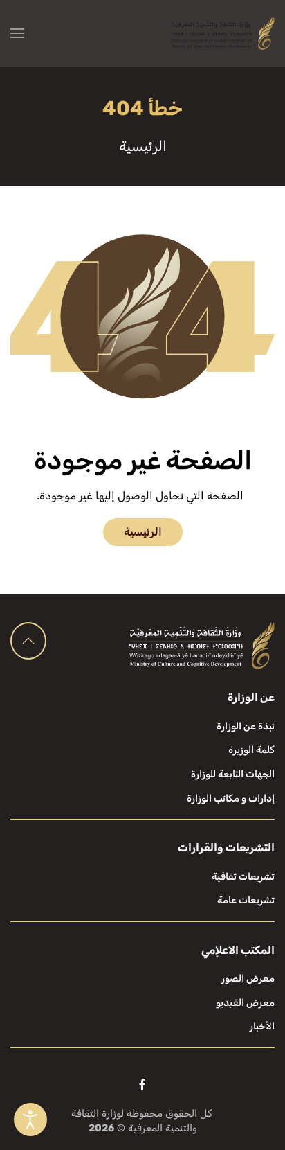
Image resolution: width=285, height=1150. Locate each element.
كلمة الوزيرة (251, 750)
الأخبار (262, 1026)
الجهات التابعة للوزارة (233, 774)
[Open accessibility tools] (30, 1119)
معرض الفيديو (245, 1003)
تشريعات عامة (246, 900)
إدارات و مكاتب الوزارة (231, 798)
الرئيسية (143, 531)
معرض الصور (248, 978)
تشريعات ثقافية (243, 877)
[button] (17, 33)
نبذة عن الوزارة (246, 726)
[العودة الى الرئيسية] (223, 33)
